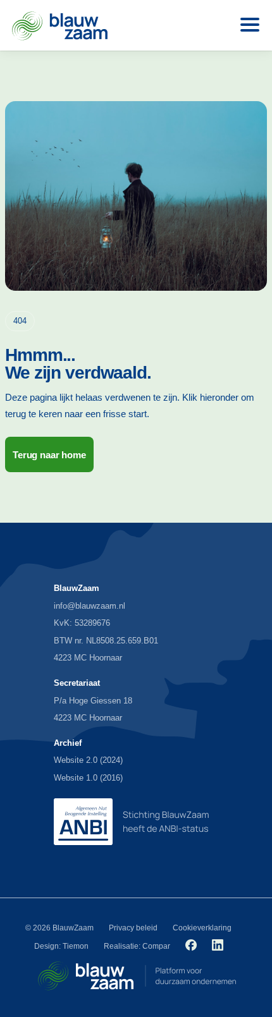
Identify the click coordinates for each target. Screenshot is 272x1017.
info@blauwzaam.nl (89, 606)
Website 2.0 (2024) (88, 760)
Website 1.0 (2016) (88, 778)
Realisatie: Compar (137, 946)
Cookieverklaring (202, 927)
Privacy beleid (133, 927)
